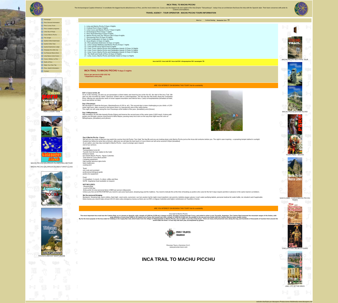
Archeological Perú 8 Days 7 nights (99, 32)
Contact (46, 71)
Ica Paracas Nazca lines (51, 53)
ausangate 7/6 (199, 61)
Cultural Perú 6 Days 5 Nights (97, 28)
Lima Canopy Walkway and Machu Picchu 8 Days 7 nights (108, 45)
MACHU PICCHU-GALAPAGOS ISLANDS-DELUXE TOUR (52, 163)
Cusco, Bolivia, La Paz (51, 59)
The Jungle (47, 37)
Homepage (47, 19)
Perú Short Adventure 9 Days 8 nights (100, 34)
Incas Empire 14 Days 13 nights (98, 41)
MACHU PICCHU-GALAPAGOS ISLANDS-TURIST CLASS (52, 167)
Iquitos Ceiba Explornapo (52, 40)
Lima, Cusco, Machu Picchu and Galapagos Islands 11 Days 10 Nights (113, 52)
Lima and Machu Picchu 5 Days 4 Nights (101, 26)
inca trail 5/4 (175, 61)
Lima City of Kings (49, 31)
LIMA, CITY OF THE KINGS (295, 286)
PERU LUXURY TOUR (52, 112)
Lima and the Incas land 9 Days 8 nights (102, 47)
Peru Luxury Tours (49, 25)
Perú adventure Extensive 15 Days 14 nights (103, 43)
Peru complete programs (51, 28)
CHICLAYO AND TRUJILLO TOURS (295, 248)
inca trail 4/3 (166, 61)
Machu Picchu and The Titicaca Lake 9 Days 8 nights (106, 35)
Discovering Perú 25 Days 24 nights (99, 37)
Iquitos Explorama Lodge (51, 47)
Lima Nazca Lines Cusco (51, 56)
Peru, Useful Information (51, 68)
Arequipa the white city (51, 50)
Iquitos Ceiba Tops (49, 44)
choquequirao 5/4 (187, 61)
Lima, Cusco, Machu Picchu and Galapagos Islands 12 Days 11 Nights (113, 50)
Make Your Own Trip (50, 65)
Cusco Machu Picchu (50, 34)
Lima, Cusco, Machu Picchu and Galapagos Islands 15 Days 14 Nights (113, 48)
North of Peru (48, 62)
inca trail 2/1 (157, 61)
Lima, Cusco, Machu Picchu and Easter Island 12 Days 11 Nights (111, 56)
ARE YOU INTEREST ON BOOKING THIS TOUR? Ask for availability (178, 85)
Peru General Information (52, 22)
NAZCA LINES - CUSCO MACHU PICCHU (295, 198)
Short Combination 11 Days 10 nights (100, 39)
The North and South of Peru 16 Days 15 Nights (105, 54)
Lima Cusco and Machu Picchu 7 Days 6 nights (103, 30)
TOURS (295, 200)
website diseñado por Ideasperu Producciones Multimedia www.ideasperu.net (284, 302)
